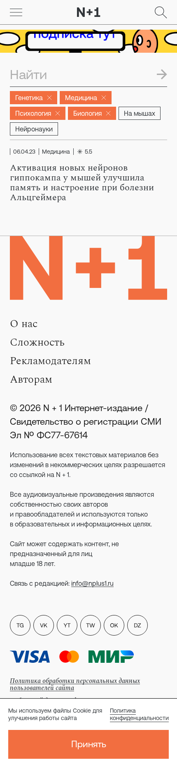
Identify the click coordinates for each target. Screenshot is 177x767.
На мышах (139, 113)
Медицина (81, 97)
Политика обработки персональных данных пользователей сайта (75, 684)
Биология (87, 113)
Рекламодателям (50, 361)
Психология (33, 113)
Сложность (37, 342)
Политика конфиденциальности (139, 714)
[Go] (16, 12)
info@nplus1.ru (92, 583)
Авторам (31, 379)
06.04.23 (24, 151)
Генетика (29, 97)
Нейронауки (34, 129)
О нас (23, 324)
